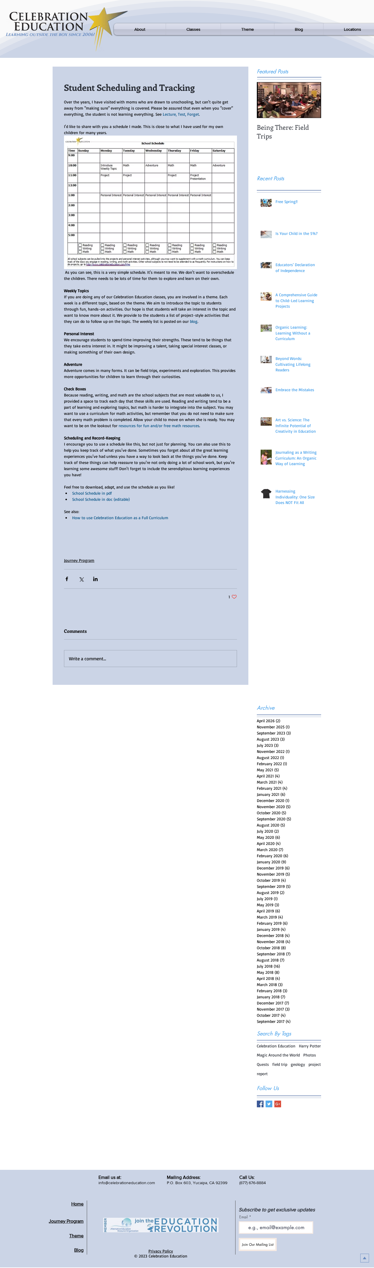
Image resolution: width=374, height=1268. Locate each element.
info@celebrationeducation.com (126, 1182)
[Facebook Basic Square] (260, 1104)
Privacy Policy (160, 1250)
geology (298, 1064)
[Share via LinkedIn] (95, 579)
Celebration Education (276, 1045)
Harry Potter (310, 1045)
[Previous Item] (266, 100)
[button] (140, 29)
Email (243, 1217)
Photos (309, 1054)
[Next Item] (311, 100)
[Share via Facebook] (67, 579)
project (315, 1064)
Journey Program (79, 560)
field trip (279, 1064)
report (262, 1073)
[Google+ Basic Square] (277, 1104)
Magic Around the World (278, 1054)
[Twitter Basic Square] (269, 1104)
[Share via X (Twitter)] (81, 579)
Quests (263, 1064)
